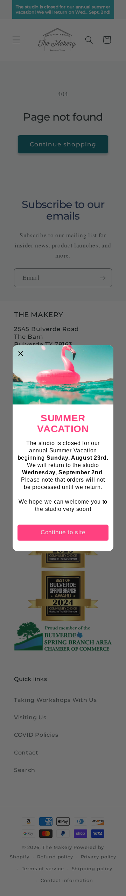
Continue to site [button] (63, 532)
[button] (20, 353)
